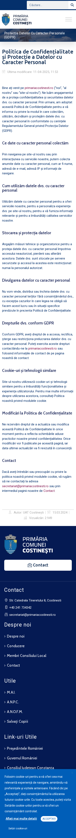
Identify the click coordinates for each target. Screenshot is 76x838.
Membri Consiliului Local (26, 656)
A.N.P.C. (13, 702)
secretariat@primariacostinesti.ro (25, 486)
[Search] (72, 5)
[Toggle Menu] (68, 19)
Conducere (15, 646)
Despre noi (15, 636)
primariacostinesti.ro (39, 88)
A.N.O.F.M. (15, 712)
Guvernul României (22, 758)
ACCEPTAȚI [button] (49, 818)
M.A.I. (11, 692)
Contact (49, 491)
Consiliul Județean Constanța (30, 768)
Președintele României (25, 748)
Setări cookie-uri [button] (17, 828)
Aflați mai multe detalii (21, 818)
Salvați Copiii (17, 721)
